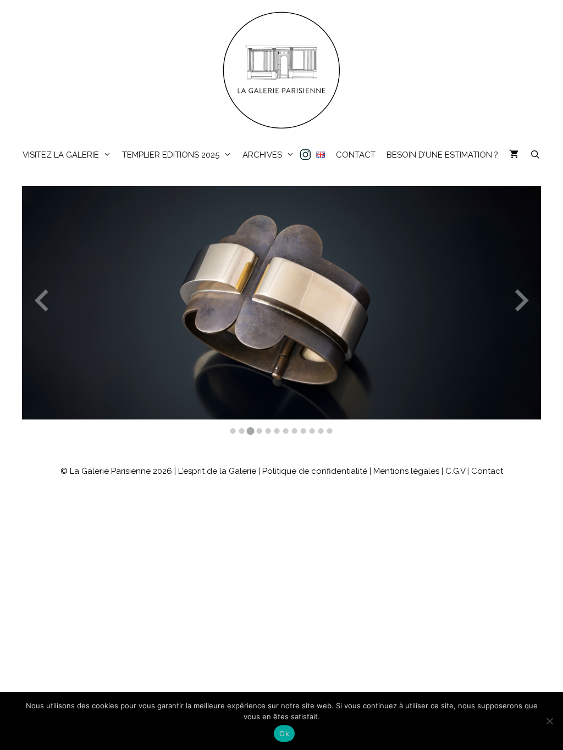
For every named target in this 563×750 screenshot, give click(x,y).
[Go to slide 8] (294, 431)
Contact (356, 155)
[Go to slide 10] (312, 431)
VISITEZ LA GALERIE (61, 155)
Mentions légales (406, 471)
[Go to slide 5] (268, 431)
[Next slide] (520, 302)
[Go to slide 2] (242, 431)
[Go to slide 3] (251, 431)
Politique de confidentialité (314, 471)
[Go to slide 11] (321, 431)
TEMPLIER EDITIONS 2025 (170, 155)
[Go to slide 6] (277, 431)
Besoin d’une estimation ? (442, 155)
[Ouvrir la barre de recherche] (534, 155)
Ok (284, 733)
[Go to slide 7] (286, 431)
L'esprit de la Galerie (217, 471)
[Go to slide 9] (303, 431)
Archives (262, 155)
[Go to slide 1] (233, 431)
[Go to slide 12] (330, 431)
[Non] (549, 720)
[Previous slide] (43, 302)
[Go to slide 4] (259, 431)
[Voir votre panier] (514, 155)
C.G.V (455, 471)
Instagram (305, 155)
